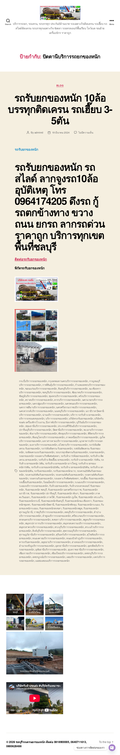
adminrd (38, 132)
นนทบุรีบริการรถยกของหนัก (69, 411)
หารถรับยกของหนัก (29, 542)
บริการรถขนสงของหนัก (31, 418)
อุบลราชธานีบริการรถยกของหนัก (86, 549)
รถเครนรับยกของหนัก (41, 478)
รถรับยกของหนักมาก (64, 471)
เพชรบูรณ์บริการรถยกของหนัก (48, 557)
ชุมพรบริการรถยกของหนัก (63, 396)
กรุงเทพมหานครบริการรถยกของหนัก (68, 381)
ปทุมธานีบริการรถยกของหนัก (41, 426)
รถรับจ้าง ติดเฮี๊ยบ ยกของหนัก (54, 459)
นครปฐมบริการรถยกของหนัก (48, 403)
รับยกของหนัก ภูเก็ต (66, 497)
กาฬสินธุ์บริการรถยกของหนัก (58, 385)
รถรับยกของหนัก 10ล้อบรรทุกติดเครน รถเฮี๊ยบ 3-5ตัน (60, 108)
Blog (60, 85)
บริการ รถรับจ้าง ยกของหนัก (85, 414)
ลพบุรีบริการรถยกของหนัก (78, 512)
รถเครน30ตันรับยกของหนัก (40, 474)
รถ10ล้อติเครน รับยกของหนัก (56, 448)
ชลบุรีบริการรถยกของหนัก (56, 392)
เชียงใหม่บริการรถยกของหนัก (67, 553)
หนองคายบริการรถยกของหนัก (48, 538)
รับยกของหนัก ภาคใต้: (43, 497)
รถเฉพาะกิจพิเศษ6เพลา (66, 478)
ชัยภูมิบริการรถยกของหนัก (33, 396)
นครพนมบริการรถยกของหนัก (81, 403)
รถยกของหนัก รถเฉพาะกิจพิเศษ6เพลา (39, 456)
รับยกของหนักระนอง (89, 504)
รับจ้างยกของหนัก (58, 486)
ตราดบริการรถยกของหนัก (39, 400)
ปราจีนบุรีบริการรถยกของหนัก (35, 429)
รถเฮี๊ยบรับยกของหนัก (30, 482)
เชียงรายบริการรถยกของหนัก (34, 553)
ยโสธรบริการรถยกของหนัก (73, 444)
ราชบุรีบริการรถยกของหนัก (48, 512)
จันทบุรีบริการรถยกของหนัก (73, 388)
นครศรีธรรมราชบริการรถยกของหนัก (76, 407)
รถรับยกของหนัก (43, 471)
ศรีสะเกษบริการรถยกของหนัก (88, 516)
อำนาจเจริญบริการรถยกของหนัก (36, 545)
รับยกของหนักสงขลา (50, 508)
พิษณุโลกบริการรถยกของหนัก (48, 437)
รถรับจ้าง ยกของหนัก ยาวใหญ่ (61, 463)
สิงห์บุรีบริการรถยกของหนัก (47, 530)
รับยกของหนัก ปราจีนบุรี (43, 493)
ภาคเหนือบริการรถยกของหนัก (82, 437)
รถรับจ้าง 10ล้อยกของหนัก (75, 456)
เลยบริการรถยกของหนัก (79, 557)
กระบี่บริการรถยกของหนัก (33, 381)
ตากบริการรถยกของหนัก (67, 400)
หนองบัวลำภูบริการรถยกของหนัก (84, 538)
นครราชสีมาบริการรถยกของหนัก (37, 407)
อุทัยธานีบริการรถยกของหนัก (51, 549)
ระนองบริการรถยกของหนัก (89, 482)
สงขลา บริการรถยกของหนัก (67, 519)
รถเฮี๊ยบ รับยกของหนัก (92, 478)
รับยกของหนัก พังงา (67, 493)
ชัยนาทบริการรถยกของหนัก (87, 392)
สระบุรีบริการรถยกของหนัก (69, 527)
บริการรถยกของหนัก (57, 418)
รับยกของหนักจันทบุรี (52, 501)
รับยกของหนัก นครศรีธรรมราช (65, 489)
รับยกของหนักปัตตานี (43, 504)
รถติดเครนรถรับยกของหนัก (40, 452)
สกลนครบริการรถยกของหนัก (34, 519)
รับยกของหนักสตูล (72, 508)
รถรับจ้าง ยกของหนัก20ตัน (45, 467)
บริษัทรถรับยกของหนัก (81, 418)
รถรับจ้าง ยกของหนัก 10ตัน (85, 459)
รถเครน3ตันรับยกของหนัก (70, 474)
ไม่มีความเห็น (85, 132)
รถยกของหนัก (96, 452)
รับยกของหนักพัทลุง (65, 504)
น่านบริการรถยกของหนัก (55, 414)
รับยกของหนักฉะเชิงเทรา (78, 501)
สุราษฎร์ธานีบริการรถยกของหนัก (37, 534)
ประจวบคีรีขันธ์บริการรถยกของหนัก (77, 426)
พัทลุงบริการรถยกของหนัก (72, 433)
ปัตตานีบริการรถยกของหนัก (67, 429)
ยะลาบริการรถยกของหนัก (43, 444)
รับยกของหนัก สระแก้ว (90, 497)
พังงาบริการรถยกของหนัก (43, 433)
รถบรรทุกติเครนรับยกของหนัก (72, 452)
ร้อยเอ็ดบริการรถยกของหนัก (58, 482)
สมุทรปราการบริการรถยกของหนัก (43, 523)
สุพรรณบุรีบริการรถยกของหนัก (79, 530)
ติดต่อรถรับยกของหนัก (31, 259)
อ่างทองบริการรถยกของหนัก (87, 542)
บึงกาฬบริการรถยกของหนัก (60, 422)
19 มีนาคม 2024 (61, 132)
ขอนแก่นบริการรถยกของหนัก (41, 388)
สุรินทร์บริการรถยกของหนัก (71, 534)
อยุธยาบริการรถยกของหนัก (56, 542)
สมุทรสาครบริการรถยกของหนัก (36, 527)
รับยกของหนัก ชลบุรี (36, 489)
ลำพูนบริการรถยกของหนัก (56, 516)
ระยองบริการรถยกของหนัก (33, 486)
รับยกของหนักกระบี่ (29, 501)
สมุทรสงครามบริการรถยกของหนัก (81, 523)
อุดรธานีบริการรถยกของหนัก (70, 545)
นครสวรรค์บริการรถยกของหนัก (36, 411)
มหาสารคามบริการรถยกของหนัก (60, 441)
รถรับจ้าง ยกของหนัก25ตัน (75, 467)
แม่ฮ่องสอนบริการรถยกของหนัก (52, 560)
